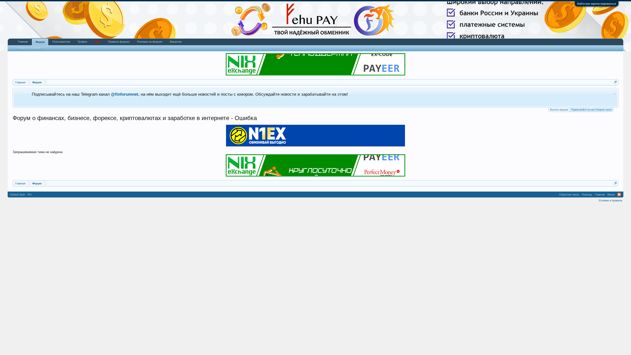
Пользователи (61, 41)
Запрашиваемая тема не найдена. (38, 152)
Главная (23, 41)
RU (30, 194)
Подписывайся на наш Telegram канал (591, 109)
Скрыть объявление (614, 94)
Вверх (611, 194)
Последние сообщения (26, 48)
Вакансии (176, 41)
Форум (40, 41)
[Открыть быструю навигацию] (615, 82)
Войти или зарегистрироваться (596, 3)
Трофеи (82, 41)
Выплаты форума (559, 109)
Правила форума (119, 41)
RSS (619, 194)
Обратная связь (569, 194)
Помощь (587, 194)
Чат (97, 42)
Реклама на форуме (149, 41)
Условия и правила (610, 200)
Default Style (17, 194)
